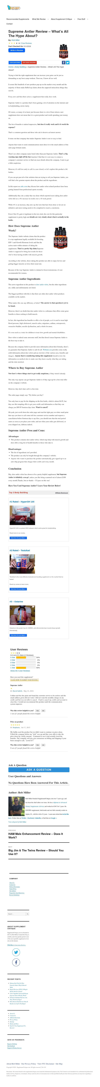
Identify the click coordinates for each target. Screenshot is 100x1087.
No (43, 711)
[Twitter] (67, 62)
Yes (37, 711)
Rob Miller (16, 40)
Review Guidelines (14, 895)
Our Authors (12, 891)
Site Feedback (11, 1046)
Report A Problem (12, 1044)
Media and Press (14, 1024)
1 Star (12, 668)
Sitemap (12, 1022)
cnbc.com (23, 186)
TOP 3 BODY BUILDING (29, 62)
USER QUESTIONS (15, 62)
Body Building (20, 67)
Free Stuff (81, 19)
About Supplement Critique (61, 19)
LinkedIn (38, 818)
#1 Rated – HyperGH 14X (22, 502)
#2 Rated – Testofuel (20, 550)
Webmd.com (47, 349)
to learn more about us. (16, 945)
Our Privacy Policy (28, 1063)
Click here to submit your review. (24, 680)
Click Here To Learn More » (18, 538)
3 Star (12, 663)
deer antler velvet (42, 284)
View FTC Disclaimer (45, 1063)
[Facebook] (63, 62)
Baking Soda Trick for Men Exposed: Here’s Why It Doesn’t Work (18, 985)
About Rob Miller (13, 1063)
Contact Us (12, 885)
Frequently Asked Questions (16, 893)
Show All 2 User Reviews (20, 671)
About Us (11, 882)
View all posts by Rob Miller (17, 822)
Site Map (59, 1063)
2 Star (12, 665)
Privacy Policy (14, 1020)
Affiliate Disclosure (15, 1018)
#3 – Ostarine (16, 601)
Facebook (31, 818)
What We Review (39, 19)
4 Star (12, 660)
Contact (9, 23)
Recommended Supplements (17, 19)
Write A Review (16, 50)
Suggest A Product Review (14, 1048)
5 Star (12, 657)
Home (10, 67)
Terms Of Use (12, 889)
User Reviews (26, 43)
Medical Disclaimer (14, 887)
